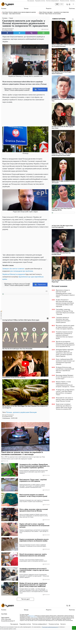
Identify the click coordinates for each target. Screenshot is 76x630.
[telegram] (69, 4)
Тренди (26, 8)
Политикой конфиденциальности (50, 627)
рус (62, 4)
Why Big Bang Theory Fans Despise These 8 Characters (61, 72)
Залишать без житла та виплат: (13, 268)
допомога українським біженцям (25, 412)
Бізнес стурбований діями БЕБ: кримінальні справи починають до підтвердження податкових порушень (65, 362)
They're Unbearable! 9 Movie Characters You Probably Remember (63, 45)
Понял (74, 628)
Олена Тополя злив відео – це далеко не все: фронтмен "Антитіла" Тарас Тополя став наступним (54, 13)
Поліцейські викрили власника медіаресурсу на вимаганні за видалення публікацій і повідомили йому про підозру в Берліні (64, 335)
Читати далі (25, 599)
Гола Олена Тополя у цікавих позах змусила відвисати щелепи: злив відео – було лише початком (19, 13)
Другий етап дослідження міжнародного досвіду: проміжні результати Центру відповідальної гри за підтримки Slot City (65, 344)
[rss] (67, 4)
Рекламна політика (64, 0)
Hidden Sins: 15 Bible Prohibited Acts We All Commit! (63, 181)
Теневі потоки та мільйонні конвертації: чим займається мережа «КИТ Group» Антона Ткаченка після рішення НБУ (64, 407)
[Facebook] (7, 32)
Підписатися (42, 89)
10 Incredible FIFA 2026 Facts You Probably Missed (61, 253)
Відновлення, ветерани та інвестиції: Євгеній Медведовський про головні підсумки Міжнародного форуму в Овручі (65, 293)
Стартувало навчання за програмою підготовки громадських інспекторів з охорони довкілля (63, 320)
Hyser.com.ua (31, 615)
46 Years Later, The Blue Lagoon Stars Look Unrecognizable (62, 226)
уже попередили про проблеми (21, 271)
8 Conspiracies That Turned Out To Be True (62, 100)
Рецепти (48, 8)
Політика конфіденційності (52, 0)
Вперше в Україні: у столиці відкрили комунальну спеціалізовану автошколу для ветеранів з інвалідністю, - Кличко (65, 384)
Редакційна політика (40, 0)
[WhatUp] (43, 32)
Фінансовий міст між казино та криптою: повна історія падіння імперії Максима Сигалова (64, 399)
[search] (73, 4)
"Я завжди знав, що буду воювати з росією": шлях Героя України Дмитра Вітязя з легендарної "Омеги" (65, 392)
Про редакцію (30, 0)
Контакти (72, 0)
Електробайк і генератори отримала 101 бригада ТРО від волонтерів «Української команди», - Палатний (65, 312)
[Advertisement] (25, 114)
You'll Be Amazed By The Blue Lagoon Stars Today (62, 127)
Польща (9, 412)
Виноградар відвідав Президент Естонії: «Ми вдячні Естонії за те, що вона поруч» (65, 377)
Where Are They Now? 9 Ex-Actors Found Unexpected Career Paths (61, 154)
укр (57, 4)
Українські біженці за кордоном (13, 274)
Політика (72, 8)
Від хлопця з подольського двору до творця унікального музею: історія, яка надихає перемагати (65, 327)
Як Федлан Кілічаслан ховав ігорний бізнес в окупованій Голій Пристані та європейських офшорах (65, 370)
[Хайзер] (7, 4)
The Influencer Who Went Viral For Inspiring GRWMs (62, 209)
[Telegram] (19, 32)
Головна (3, 8)
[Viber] (31, 32)
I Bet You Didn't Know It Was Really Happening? (62, 281)
